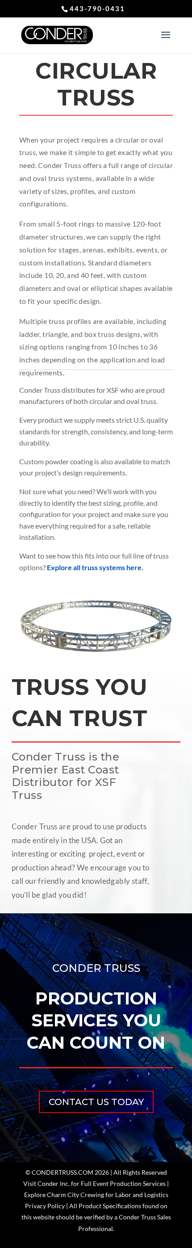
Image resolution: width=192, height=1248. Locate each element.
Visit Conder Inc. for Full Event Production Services (94, 1183)
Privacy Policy (45, 1206)
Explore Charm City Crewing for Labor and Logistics (96, 1194)
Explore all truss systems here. (95, 567)
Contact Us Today (96, 1102)
